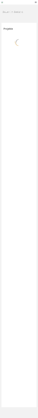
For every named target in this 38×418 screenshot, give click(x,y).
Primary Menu (36, 2)
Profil (34, 11)
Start (34, 6)
